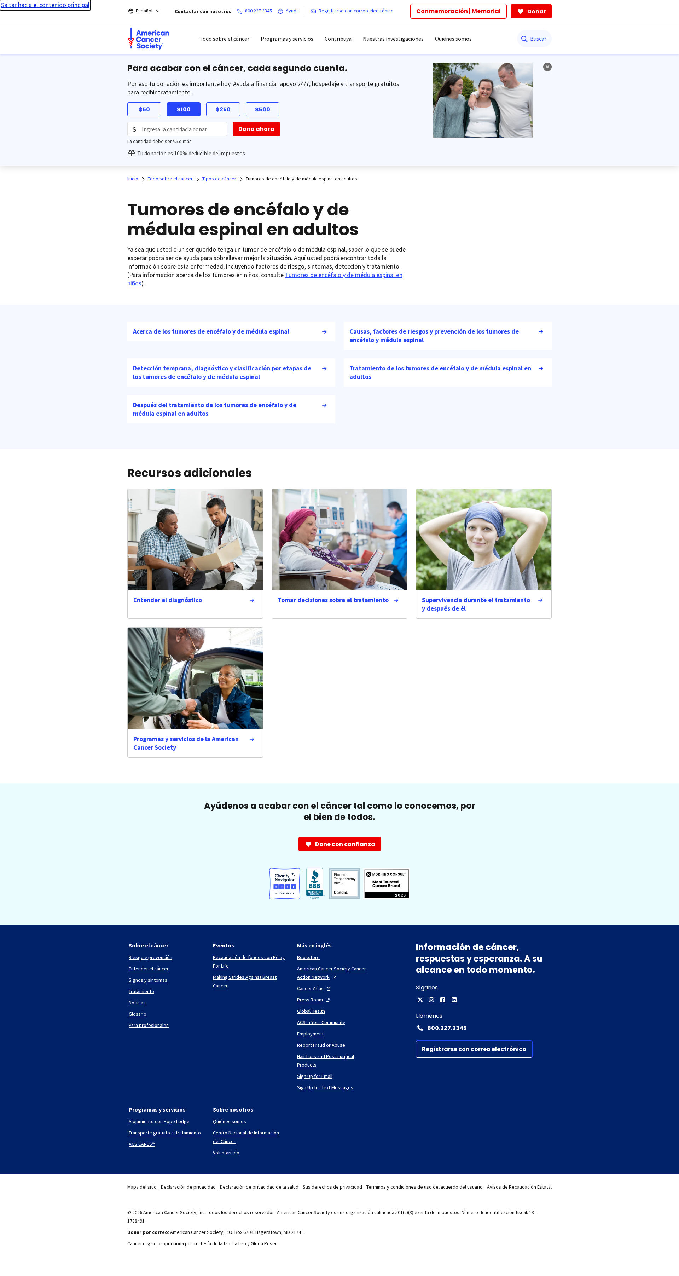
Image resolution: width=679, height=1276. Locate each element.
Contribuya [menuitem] (338, 38)
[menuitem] (148, 38)
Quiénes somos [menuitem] (453, 38)
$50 (144, 109)
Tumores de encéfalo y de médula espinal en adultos (301, 178)
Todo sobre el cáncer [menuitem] (224, 38)
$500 (262, 109)
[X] (420, 999)
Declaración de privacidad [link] (188, 1187)
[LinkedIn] (454, 999)
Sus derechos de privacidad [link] (332, 1187)
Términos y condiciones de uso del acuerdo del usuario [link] (424, 1187)
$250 (223, 109)
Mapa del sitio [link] (142, 1187)
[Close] (547, 67)
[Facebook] (443, 999)
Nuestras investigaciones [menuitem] (393, 38)
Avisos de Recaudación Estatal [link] (519, 1187)
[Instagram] (431, 999)
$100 (184, 109)
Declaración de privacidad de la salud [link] (259, 1187)
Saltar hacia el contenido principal (45, 5)
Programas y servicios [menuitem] (287, 38)
